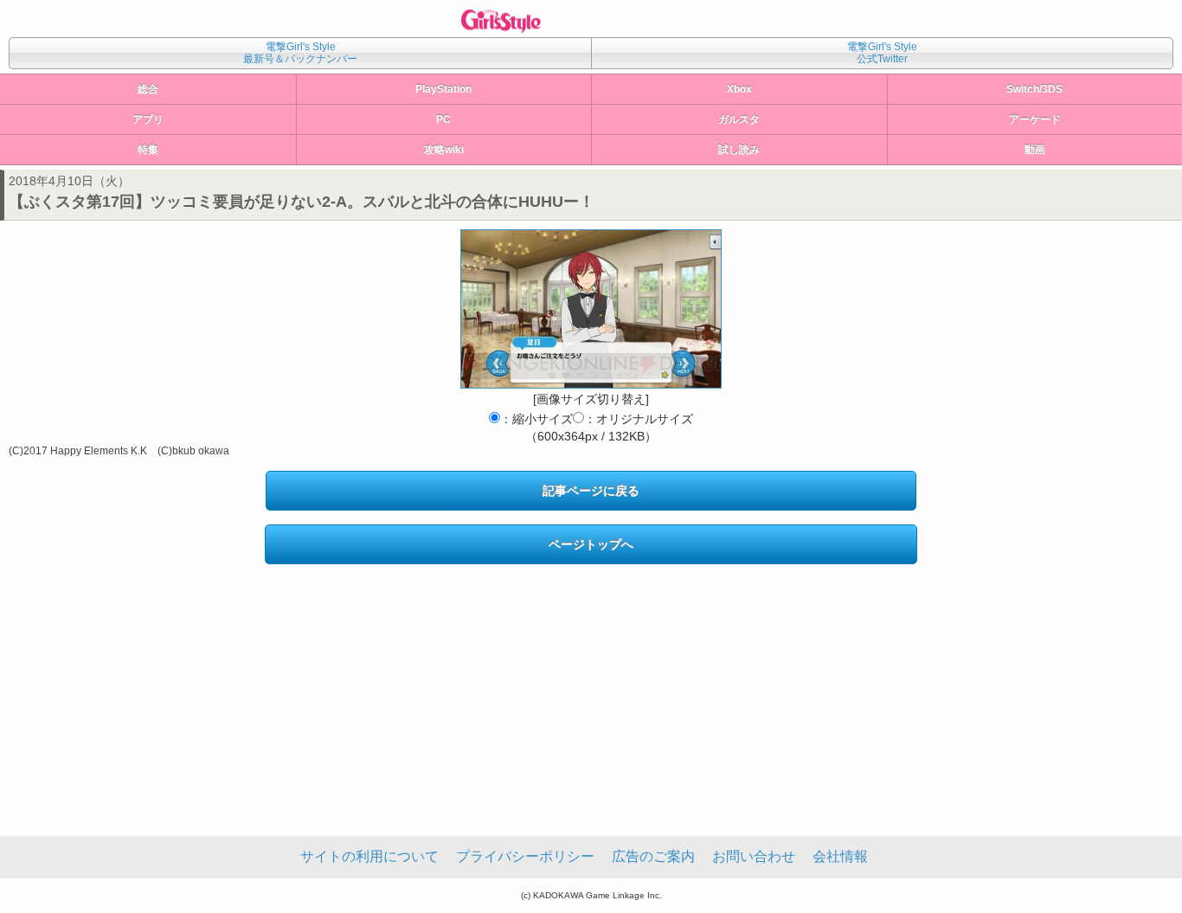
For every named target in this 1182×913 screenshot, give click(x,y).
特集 (148, 150)
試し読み (739, 150)
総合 (148, 89)
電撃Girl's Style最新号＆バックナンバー (300, 53)
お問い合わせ (753, 856)
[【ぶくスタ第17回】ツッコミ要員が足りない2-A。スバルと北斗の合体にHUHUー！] (591, 309)
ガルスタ (739, 119)
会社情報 (840, 856)
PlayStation (443, 89)
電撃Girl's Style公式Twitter (882, 53)
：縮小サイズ (536, 419)
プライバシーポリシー (525, 856)
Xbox (739, 89)
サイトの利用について (369, 856)
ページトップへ (591, 544)
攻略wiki (444, 150)
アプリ (148, 119)
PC (443, 119)
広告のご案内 (653, 856)
